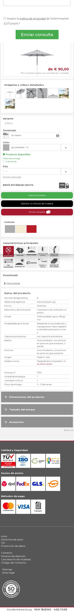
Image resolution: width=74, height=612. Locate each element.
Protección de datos (13, 545)
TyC (3, 542)
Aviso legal (8, 572)
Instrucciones (13, 283)
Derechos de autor (12, 539)
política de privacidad (33, 18)
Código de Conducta (13, 562)
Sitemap (7, 569)
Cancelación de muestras (16, 559)
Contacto (6, 552)
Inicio (4, 536)
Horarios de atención (13, 556)
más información (51, 362)
